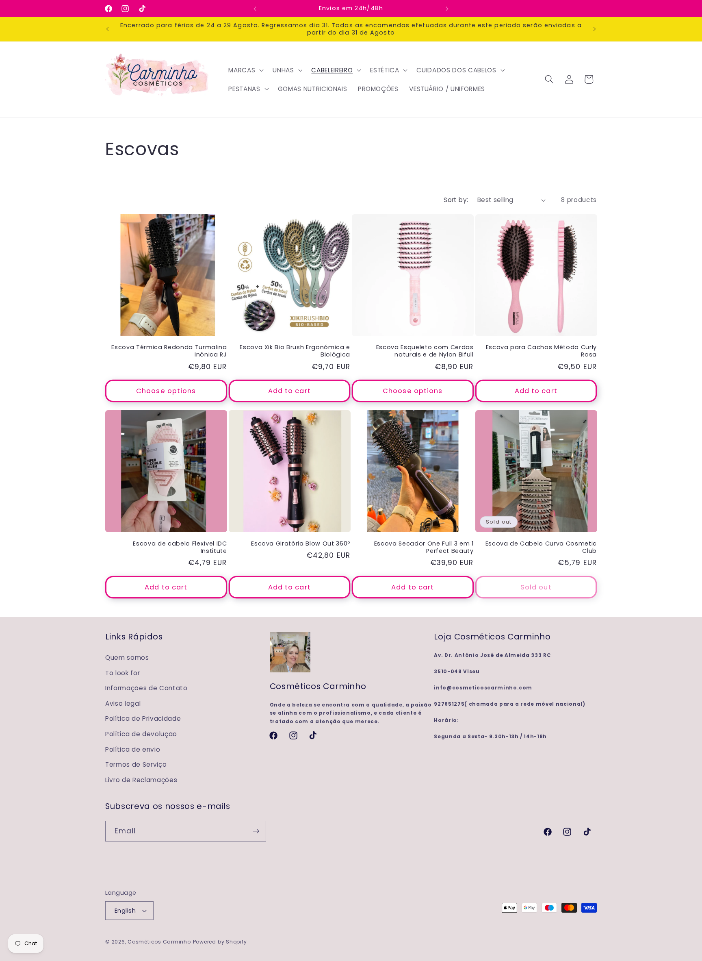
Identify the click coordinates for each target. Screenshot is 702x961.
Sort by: (456, 200)
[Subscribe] (256, 831)
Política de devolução (141, 734)
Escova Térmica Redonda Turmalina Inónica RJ (169, 351)
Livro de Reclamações (141, 780)
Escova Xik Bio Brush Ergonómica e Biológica (295, 351)
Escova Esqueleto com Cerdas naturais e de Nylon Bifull (425, 351)
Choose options (166, 391)
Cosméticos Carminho (159, 941)
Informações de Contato (146, 688)
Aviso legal (123, 703)
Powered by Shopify (220, 941)
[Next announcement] (447, 8)
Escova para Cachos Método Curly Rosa (541, 351)
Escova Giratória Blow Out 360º (300, 543)
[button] (245, 70)
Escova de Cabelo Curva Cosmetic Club (541, 546)
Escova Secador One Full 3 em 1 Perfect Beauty (424, 546)
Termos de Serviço (136, 764)
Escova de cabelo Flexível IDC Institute (180, 546)
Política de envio (132, 749)
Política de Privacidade (143, 719)
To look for (122, 673)
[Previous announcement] (255, 8)
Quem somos (127, 657)
